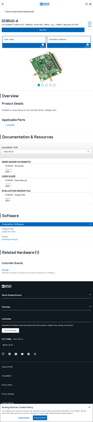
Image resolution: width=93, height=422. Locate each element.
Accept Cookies (40, 418)
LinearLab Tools (8, 231)
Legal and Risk (7, 367)
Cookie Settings (7, 403)
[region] (46, 413)
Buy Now (43, 30)
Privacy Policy (7, 385)
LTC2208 (10, 125)
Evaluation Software (57, 39)
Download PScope (10, 239)
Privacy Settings (8, 394)
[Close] (89, 407)
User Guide (9, 39)
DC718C (5, 270)
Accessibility (6, 376)
